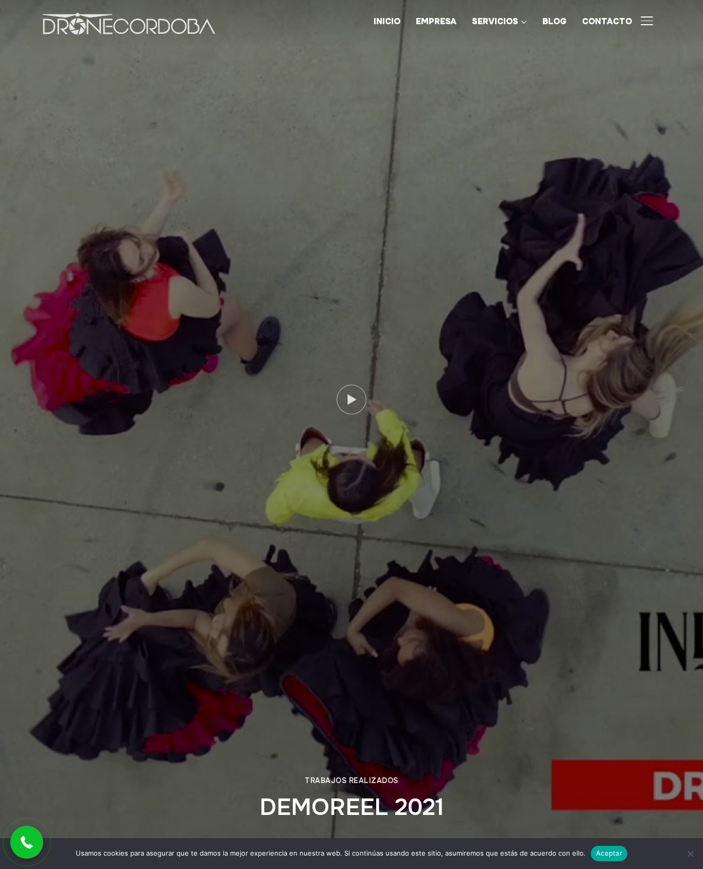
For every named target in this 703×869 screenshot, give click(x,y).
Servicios (495, 21)
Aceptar (609, 853)
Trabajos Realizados (351, 780)
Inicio (387, 21)
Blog (554, 21)
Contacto (607, 21)
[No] (690, 853)
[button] (26, 842)
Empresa (436, 21)
